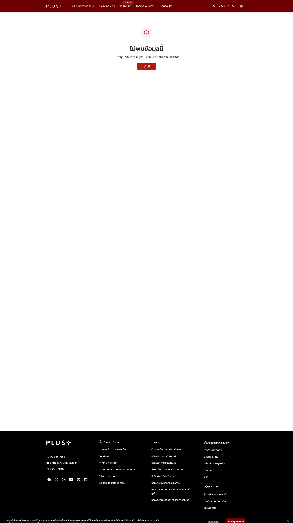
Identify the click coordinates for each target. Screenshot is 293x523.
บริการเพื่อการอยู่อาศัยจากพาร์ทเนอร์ (170, 500)
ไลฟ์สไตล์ (208, 470)
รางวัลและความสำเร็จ (215, 501)
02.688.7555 (225, 6)
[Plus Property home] (54, 6)
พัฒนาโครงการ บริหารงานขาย (167, 469)
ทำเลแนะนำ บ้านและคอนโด (112, 449)
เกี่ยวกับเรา (166, 6)
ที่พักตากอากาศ (107, 476)
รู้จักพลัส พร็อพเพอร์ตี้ (215, 494)
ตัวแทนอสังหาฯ (107, 6)
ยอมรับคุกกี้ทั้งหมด (236, 516)
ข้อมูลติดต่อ (210, 508)
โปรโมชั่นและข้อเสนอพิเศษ (112, 483)
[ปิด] (288, 516)
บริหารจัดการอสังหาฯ (83, 6)
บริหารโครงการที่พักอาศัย (164, 456)
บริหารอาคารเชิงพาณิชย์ (163, 463)
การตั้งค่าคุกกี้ (213, 516)
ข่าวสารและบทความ (146, 6)
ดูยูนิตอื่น (146, 66)
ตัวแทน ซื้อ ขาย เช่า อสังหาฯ (166, 449)
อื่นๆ (206, 477)
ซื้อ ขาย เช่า (125, 6)
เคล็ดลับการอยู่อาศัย (214, 463)
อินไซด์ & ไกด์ (211, 457)
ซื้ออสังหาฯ (104, 456)
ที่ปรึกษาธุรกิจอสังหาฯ (162, 476)
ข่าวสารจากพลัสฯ (213, 450)
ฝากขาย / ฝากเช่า (108, 463)
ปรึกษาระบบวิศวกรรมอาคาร (165, 483)
